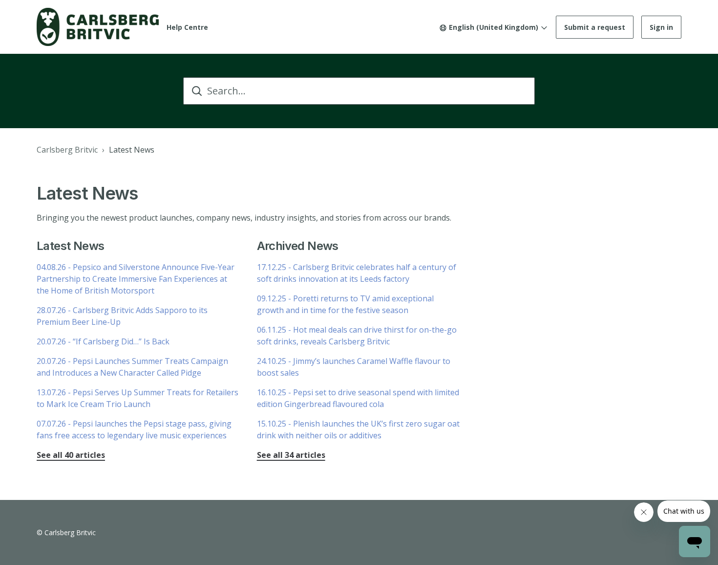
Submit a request (594, 27)
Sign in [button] (661, 27)
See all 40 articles (71, 455)
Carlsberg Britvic (67, 149)
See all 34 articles (291, 455)
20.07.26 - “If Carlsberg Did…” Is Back (103, 341)
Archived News (297, 246)
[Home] (98, 27)
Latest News (131, 149)
